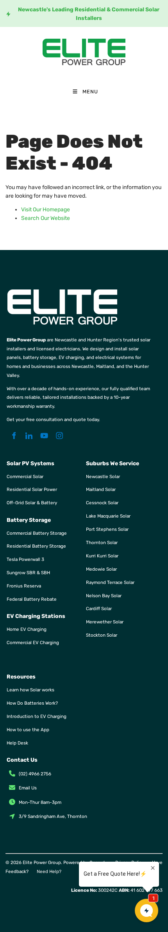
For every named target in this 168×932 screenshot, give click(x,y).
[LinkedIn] (29, 436)
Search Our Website (45, 218)
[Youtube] (44, 436)
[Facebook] (14, 436)
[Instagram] (59, 436)
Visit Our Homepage (45, 209)
